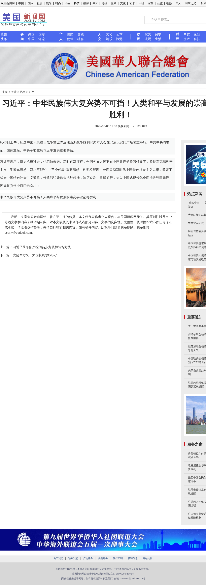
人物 (141, 3)
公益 (160, 3)
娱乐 (49, 3)
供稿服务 (103, 558)
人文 (99, 36)
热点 (23, 91)
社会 (39, 3)
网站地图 (147, 558)
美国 (31, 34)
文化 (123, 3)
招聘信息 (133, 558)
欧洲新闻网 (8, 3)
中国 (21, 3)
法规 (148, 39)
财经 (104, 3)
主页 (5, 91)
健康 (113, 3)
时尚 (58, 3)
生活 (158, 39)
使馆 (70, 39)
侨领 (80, 34)
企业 (197, 34)
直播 (4, 34)
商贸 (186, 34)
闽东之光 (190, 3)
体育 (95, 3)
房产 (186, 39)
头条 (4, 39)
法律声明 (118, 558)
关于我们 (58, 558)
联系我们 (73, 558)
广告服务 (88, 558)
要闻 (22, 36)
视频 (169, 3)
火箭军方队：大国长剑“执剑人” (35, 255)
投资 (148, 34)
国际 (30, 3)
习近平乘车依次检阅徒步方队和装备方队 (42, 247)
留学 (158, 34)
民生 (67, 3)
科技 (76, 3)
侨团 (70, 34)
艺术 (132, 3)
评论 (41, 39)
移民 (138, 36)
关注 (14, 91)
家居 (150, 3)
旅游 (86, 3)
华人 (178, 3)
